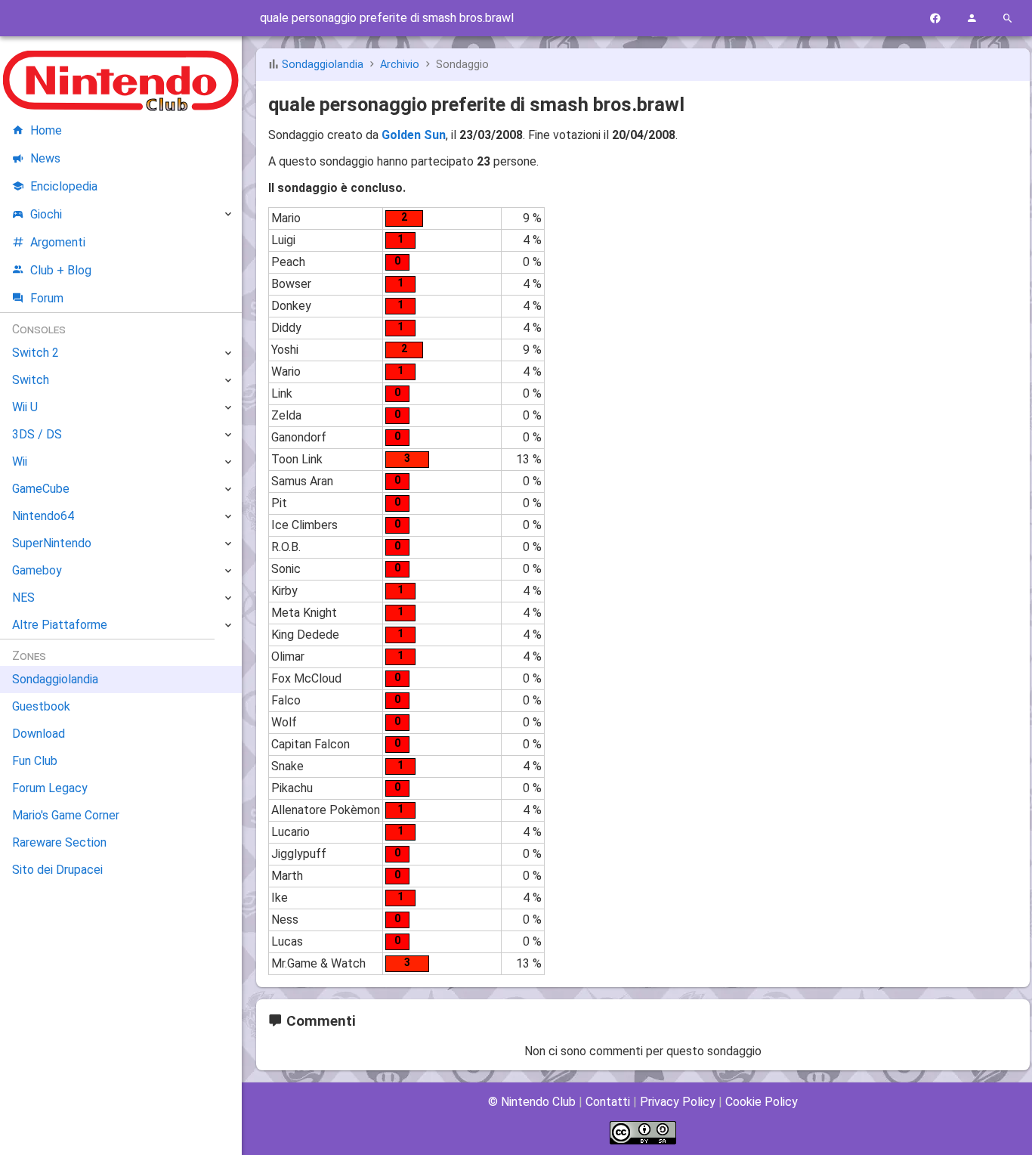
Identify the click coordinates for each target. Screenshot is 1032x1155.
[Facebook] (935, 18)
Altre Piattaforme (59, 625)
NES (23, 597)
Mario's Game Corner (65, 815)
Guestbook (41, 706)
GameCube (41, 489)
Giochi (46, 214)
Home (46, 130)
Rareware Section (59, 842)
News (45, 158)
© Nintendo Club (532, 1102)
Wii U (25, 407)
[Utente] (971, 18)
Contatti (608, 1102)
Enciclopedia (63, 186)
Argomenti (57, 242)
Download (38, 733)
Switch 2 (35, 352)
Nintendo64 (43, 516)
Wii (19, 461)
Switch (30, 380)
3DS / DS (37, 434)
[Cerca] (1008, 18)
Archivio (399, 64)
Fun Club (34, 761)
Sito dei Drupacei (57, 869)
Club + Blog (60, 270)
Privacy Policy (677, 1102)
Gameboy (37, 570)
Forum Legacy (50, 788)
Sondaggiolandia (322, 64)
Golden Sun (414, 135)
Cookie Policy (761, 1102)
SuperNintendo (51, 543)
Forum (46, 298)
